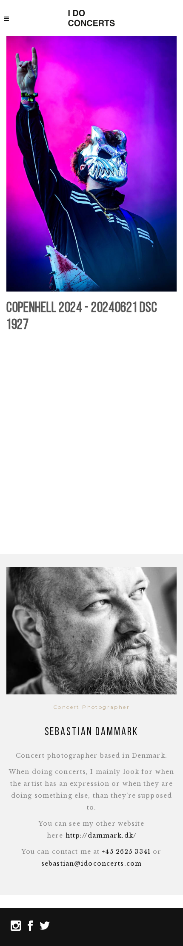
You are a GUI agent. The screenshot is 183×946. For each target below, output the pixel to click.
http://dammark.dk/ (101, 835)
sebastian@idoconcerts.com (91, 863)
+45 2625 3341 (126, 851)
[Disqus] (91, 444)
